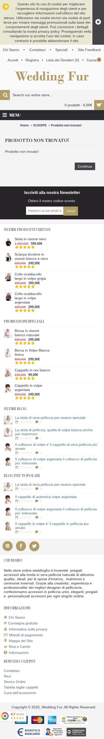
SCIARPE (40, 125)
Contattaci (12, 671)
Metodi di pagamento (26, 635)
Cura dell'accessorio (20, 693)
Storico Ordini (14, 682)
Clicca (70, 211)
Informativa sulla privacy (28, 629)
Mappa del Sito (21, 641)
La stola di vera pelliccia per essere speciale (50, 418)
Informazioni (19, 653)
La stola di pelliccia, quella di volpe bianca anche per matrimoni (54, 432)
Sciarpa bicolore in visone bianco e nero (31, 256)
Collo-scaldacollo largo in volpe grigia (30, 276)
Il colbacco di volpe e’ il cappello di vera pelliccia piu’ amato (56, 446)
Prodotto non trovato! (66, 125)
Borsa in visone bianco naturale (27, 333)
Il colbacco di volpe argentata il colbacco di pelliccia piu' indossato (56, 461)
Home (24, 125)
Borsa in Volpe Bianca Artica (32, 352)
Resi (7, 676)
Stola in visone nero (30, 239)
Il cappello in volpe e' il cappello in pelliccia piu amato (52, 526)
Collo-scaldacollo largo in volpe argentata (28, 298)
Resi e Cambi (19, 647)
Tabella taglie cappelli (21, 687)
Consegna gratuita (23, 623)
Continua (85, 166)
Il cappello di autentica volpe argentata (46, 497)
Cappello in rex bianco (32, 370)
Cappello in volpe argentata (28, 387)
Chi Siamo (17, 617)
